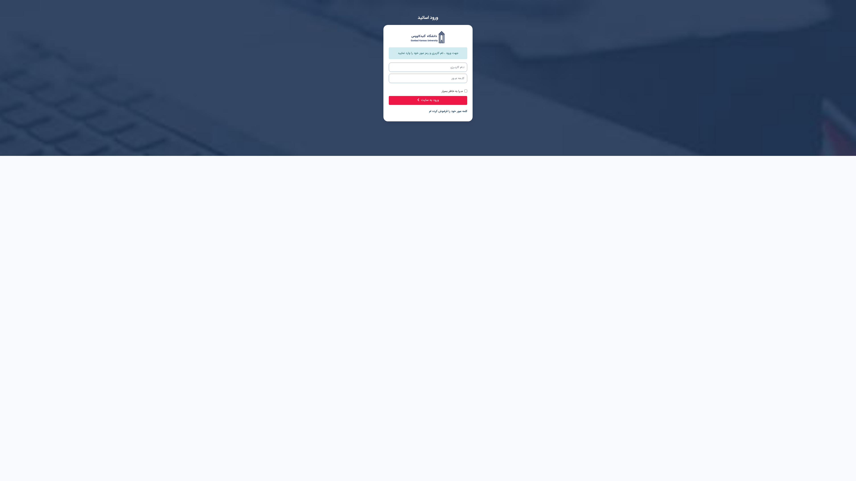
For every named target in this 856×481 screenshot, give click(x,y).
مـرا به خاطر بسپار (452, 91)
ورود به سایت (430, 100)
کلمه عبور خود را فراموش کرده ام (448, 111)
